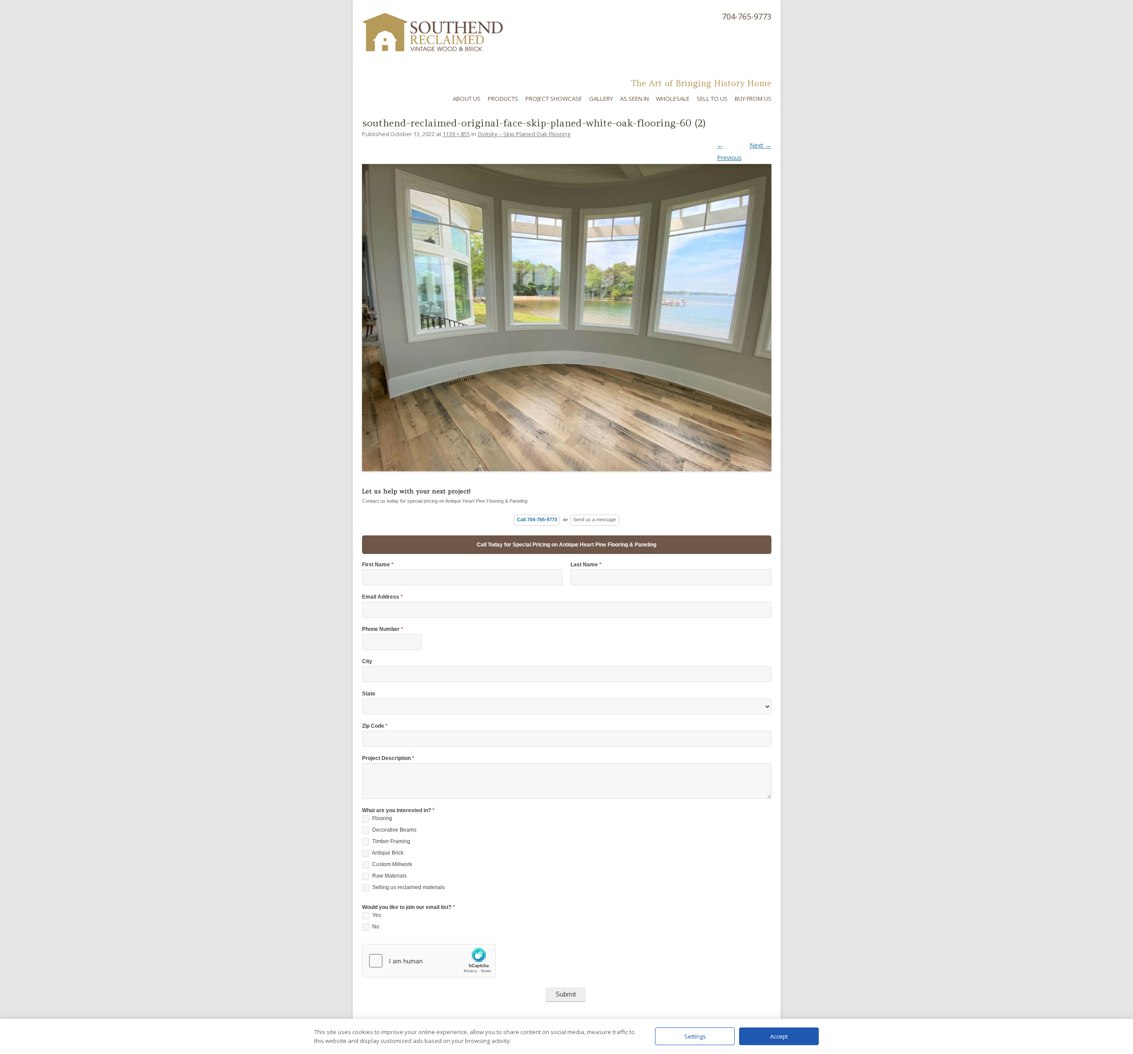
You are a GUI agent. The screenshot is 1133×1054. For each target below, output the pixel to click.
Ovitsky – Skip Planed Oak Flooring (524, 134)
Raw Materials (389, 876)
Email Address (382, 597)
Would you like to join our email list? (408, 907)
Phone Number (382, 629)
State (368, 694)
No (375, 927)
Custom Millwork (391, 865)
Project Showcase (553, 99)
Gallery (601, 99)
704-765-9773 (746, 16)
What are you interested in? (398, 810)
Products (503, 99)
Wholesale (673, 99)
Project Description (388, 758)
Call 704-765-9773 (537, 519)
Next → (760, 145)
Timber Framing (390, 842)
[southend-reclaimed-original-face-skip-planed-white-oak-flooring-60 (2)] (566, 310)
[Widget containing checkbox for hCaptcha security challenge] (429, 961)
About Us (467, 99)
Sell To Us (712, 99)
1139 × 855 (456, 134)
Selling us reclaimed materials (408, 888)
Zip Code (375, 726)
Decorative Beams (393, 830)
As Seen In (634, 99)
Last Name (585, 565)
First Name (377, 565)
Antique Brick (387, 853)
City (367, 661)
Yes (376, 916)
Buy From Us (753, 99)
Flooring (381, 819)
